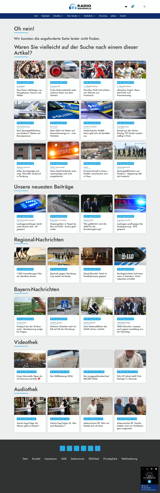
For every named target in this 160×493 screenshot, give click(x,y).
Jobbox (113, 15)
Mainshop (103, 15)
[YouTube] (29, 6)
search (144, 6)
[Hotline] (38, 6)
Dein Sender (72, 15)
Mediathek (88, 15)
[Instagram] (25, 6)
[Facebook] (20, 6)
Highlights (45, 15)
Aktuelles (56, 15)
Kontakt (123, 15)
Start (36, 15)
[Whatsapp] (16, 6)
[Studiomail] (34, 6)
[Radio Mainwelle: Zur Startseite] (80, 6)
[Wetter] (138, 6)
